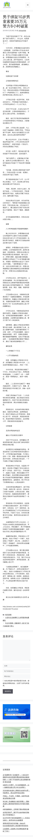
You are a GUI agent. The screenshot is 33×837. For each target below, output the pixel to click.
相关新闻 (8, 615)
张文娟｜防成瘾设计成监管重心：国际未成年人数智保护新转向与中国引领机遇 (16, 804)
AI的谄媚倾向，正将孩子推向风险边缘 (16, 809)
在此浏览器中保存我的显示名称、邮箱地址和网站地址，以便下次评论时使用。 (16, 683)
